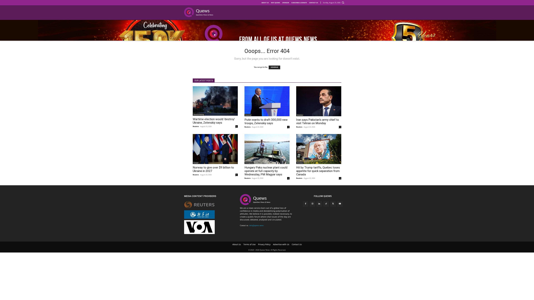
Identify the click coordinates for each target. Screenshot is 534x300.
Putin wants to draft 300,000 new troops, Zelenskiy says (266, 121)
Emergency (249, 163)
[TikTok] (326, 204)
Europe (196, 163)
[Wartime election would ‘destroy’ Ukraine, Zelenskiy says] (215, 101)
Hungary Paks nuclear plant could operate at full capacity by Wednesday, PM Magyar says (265, 171)
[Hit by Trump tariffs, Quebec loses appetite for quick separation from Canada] (318, 149)
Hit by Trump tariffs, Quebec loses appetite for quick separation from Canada (318, 171)
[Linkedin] (319, 204)
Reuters (196, 126)
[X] (333, 204)
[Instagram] (312, 204)
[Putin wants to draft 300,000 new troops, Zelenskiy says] (267, 101)
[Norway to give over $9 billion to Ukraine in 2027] (215, 149)
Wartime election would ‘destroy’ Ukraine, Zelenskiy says (214, 121)
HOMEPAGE (274, 67)
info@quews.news (256, 225)
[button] (342, 2)
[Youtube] (340, 204)
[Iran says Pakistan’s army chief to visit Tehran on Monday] (318, 101)
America (248, 115)
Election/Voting (199, 114)
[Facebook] (305, 204)
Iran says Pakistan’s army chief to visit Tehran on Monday (317, 121)
